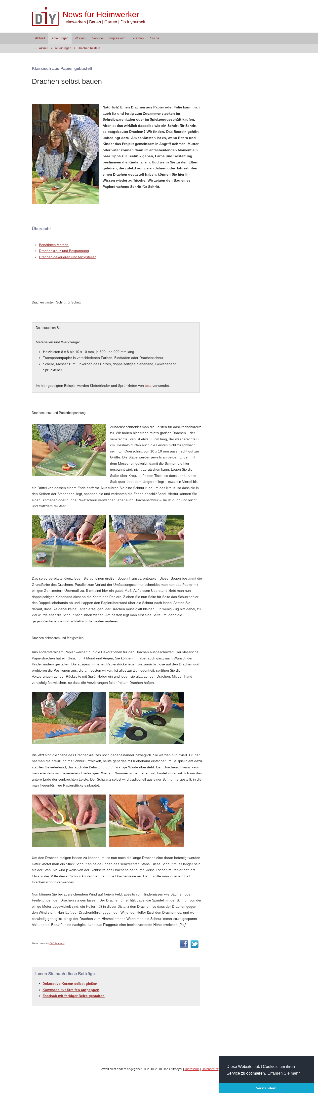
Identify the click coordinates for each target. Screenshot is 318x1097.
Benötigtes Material (54, 245)
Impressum (117, 38)
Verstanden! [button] (266, 1088)
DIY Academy (57, 943)
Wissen (80, 38)
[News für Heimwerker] (47, 16)
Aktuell (40, 38)
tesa (148, 386)
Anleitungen (59, 38)
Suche (154, 38)
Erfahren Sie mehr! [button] (284, 1073)
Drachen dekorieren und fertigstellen (67, 257)
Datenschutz (210, 1069)
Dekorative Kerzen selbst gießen (69, 984)
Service (97, 38)
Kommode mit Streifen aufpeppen (70, 990)
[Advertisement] (90, 285)
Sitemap (138, 38)
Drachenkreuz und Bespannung (64, 251)
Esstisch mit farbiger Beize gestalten (73, 996)
